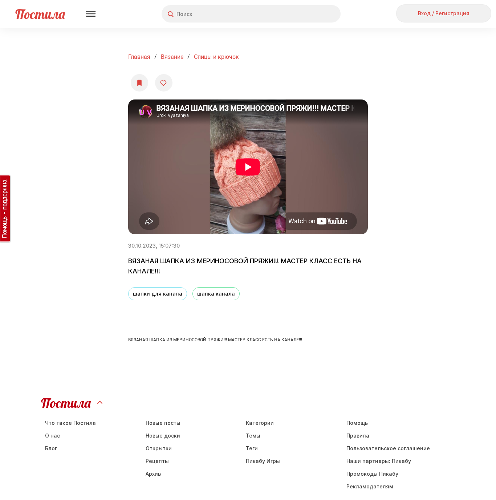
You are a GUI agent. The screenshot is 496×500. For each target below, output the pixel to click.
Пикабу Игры (263, 461)
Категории (260, 423)
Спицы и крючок (216, 56)
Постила (40, 14)
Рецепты (157, 461)
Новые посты (163, 423)
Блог (51, 448)
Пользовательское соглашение (388, 448)
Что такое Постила (70, 423)
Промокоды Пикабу (372, 474)
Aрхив (153, 474)
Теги (252, 448)
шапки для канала (157, 293)
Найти (308, 14)
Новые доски (163, 435)
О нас (52, 435)
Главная (139, 56)
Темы (253, 435)
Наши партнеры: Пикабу (378, 461)
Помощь (357, 423)
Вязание (172, 56)
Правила (357, 435)
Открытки (159, 448)
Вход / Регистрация (443, 13)
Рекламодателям (369, 486)
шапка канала (216, 293)
